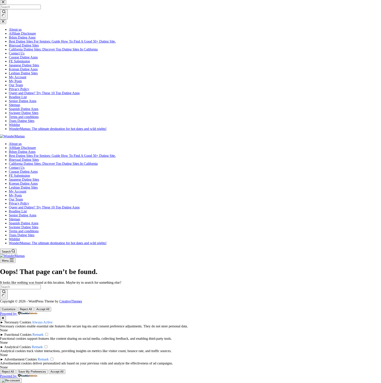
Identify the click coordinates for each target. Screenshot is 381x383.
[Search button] (4, 294)
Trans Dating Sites (21, 235)
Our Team (16, 199)
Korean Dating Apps (23, 183)
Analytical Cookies (17, 347)
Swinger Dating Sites (23, 227)
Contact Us (16, 167)
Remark (37, 334)
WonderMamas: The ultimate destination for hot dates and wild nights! (57, 243)
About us (15, 144)
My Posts (15, 195)
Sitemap (14, 219)
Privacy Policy (19, 203)
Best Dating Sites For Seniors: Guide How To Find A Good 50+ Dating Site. (62, 156)
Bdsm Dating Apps (22, 152)
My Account (17, 191)
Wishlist (14, 239)
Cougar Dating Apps (23, 171)
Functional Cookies (18, 334)
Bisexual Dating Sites (24, 159)
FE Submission (19, 175)
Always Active (42, 322)
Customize (8, 309)
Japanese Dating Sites (24, 179)
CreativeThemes (70, 301)
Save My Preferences (32, 371)
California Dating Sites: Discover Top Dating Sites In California (53, 163)
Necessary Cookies (17, 322)
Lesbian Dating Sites (23, 187)
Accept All (42, 309)
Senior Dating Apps (22, 215)
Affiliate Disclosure (22, 148)
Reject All (26, 309)
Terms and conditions (24, 231)
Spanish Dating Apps (23, 223)
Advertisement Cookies (20, 359)
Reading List (18, 211)
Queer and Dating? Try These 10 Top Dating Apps (44, 207)
